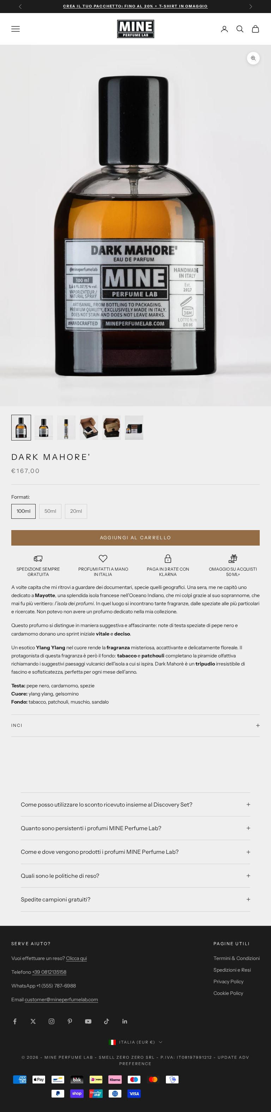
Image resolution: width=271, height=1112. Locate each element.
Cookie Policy (228, 993)
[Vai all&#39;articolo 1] (21, 427)
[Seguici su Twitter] (33, 1021)
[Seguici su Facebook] (14, 1021)
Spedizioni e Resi (232, 970)
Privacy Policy (228, 981)
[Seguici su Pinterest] (69, 1021)
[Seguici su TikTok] (106, 1021)
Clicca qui (76, 958)
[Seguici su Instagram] (51, 1021)
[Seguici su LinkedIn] (124, 1021)
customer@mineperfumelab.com (61, 999)
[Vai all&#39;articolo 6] (134, 427)
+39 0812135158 (49, 972)
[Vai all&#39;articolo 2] (44, 427)
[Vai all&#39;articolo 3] (66, 427)
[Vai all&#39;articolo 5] (111, 427)
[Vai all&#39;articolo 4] (89, 427)
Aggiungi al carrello (135, 537)
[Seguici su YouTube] (88, 1021)
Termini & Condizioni (236, 958)
